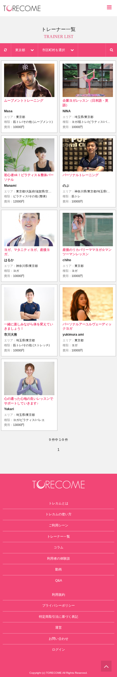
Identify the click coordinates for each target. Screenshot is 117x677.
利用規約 (58, 595)
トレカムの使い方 (58, 514)
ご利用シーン (58, 525)
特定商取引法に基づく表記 (58, 617)
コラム (58, 547)
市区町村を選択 (53, 50)
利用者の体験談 (58, 558)
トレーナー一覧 (58, 536)
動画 (58, 569)
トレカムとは (58, 503)
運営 (58, 627)
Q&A (58, 580)
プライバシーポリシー (58, 605)
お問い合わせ (58, 639)
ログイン (58, 649)
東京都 (20, 50)
